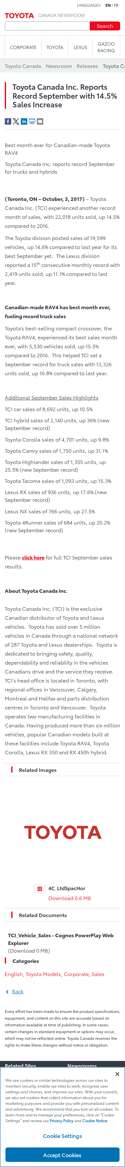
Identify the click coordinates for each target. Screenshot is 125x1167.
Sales (98, 973)
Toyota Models (43, 973)
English (14, 973)
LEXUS (80, 47)
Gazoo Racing (106, 47)
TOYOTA (54, 47)
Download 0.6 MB (69, 897)
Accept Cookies (62, 1154)
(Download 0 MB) (60, 942)
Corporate (76, 973)
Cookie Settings (62, 1135)
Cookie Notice (94, 1120)
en (108, 5)
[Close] (117, 1074)
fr (116, 5)
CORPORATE (23, 47)
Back (17, 991)
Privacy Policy (61, 1120)
